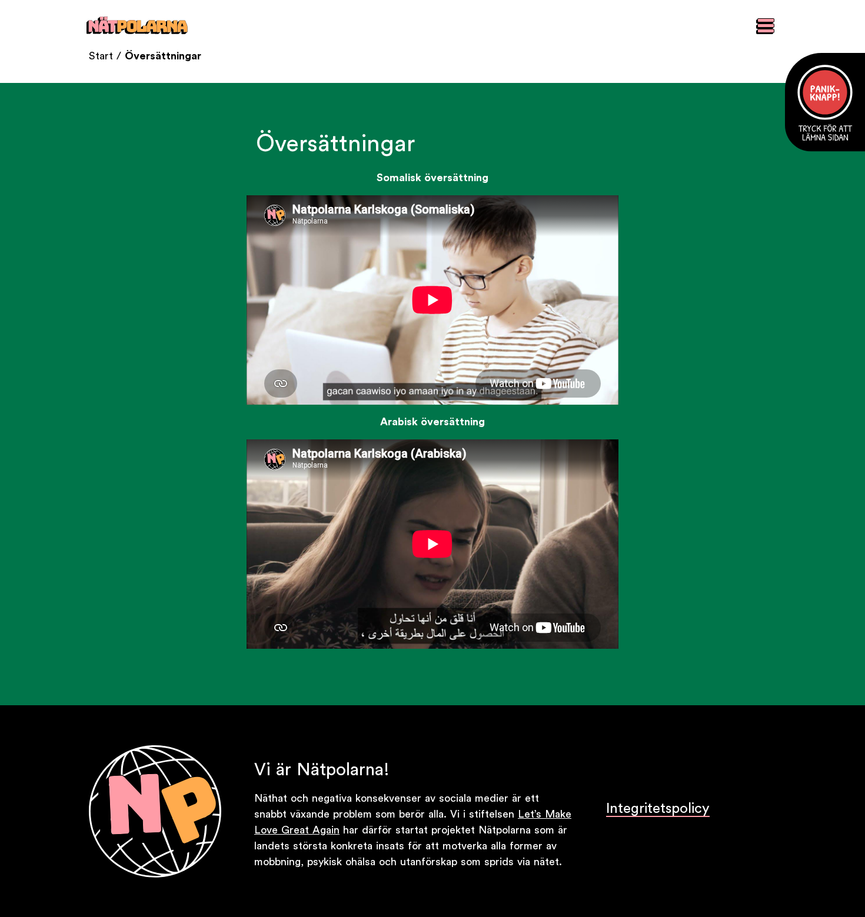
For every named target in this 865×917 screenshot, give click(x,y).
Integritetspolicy (658, 809)
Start (101, 56)
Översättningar (163, 56)
